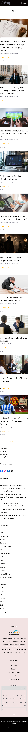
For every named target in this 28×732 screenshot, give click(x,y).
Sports (3, 434)
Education (3, 550)
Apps (3, 189)
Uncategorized (5, 612)
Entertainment (5, 553)
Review (2, 598)
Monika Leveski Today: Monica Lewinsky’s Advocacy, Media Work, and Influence (13, 90)
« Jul (13, 715)
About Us (3, 451)
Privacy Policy (5, 457)
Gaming (3, 147)
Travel (2, 608)
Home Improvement (6, 577)
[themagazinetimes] (5, 3)
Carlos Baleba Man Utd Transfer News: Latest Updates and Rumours (14, 421)
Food (2, 560)
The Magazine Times (9, 639)
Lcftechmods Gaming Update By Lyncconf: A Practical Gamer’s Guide (14, 133)
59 (8, 441)
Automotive (4, 536)
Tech (3, 229)
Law (3, 311)
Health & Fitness (5, 574)
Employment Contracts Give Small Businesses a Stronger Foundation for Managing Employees (12, 488)
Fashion (2, 557)
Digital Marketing (6, 546)
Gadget (2, 563)
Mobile (2, 588)
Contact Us (4, 454)
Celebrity (4, 104)
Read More (5, 57)
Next (12, 441)
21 (17, 702)
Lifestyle (3, 584)
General (2, 570)
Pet (1, 595)
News (2, 591)
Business (4, 60)
